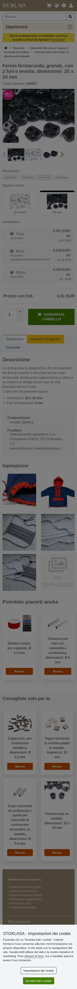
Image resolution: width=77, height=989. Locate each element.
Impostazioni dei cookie (38, 970)
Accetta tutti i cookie (39, 980)
